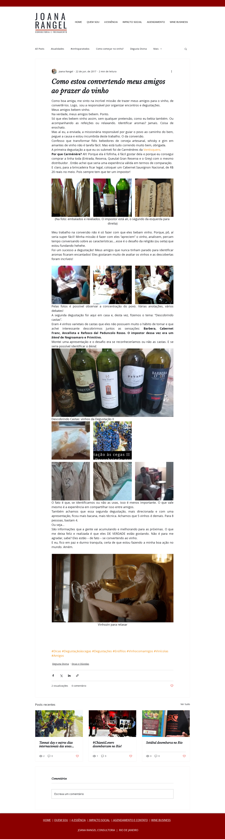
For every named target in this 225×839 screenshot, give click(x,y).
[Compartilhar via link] (77, 675)
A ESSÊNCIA (78, 820)
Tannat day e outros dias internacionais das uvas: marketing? (56, 744)
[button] (185, 49)
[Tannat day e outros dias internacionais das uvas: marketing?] (59, 723)
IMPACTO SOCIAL (99, 820)
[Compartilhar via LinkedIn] (69, 675)
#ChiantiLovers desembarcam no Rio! (107, 744)
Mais (156, 48)
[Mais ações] (171, 71)
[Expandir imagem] (71, 198)
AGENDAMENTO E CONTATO (130, 820)
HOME (47, 820)
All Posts (39, 48)
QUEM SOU (61, 820)
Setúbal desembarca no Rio (164, 742)
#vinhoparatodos (80, 48)
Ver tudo (185, 704)
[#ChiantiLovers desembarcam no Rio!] (112, 723)
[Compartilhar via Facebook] (53, 675)
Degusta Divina (138, 48)
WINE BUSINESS (161, 820)
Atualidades (57, 48)
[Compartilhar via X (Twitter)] (61, 675)
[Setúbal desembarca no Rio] (166, 723)
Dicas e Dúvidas (80, 663)
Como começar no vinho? (110, 48)
